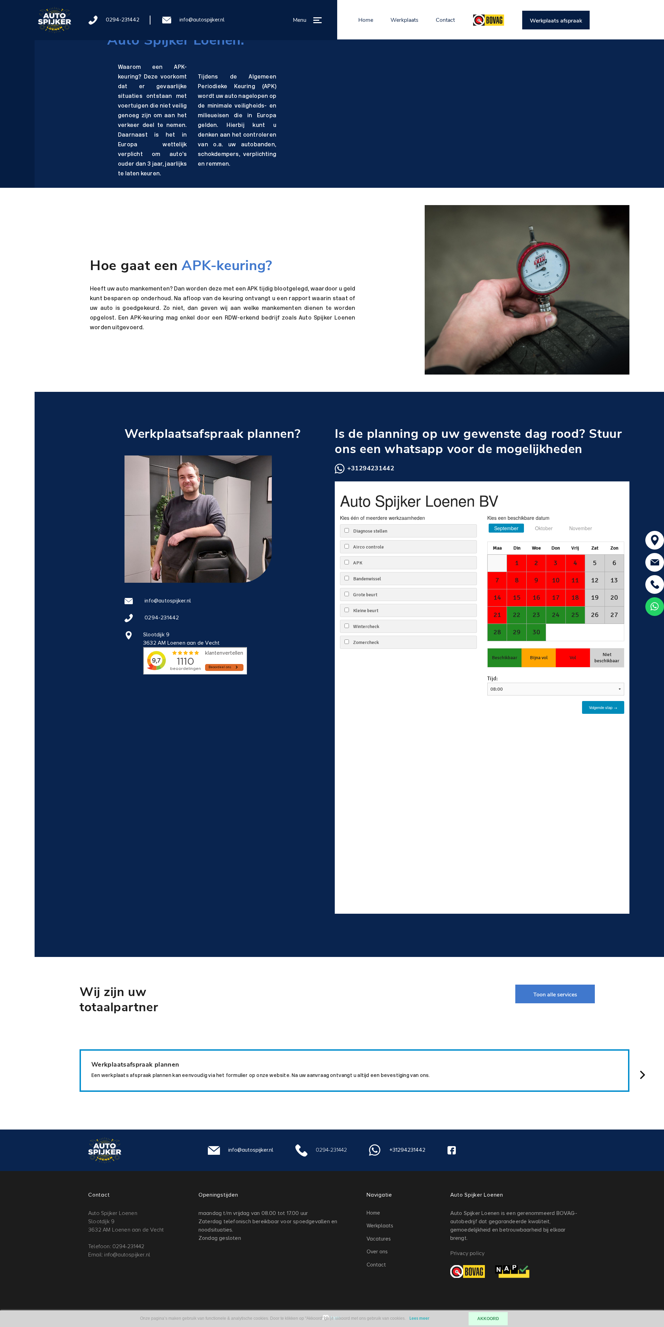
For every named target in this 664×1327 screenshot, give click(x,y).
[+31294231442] (654, 606)
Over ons (377, 1251)
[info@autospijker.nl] (654, 562)
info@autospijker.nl (201, 19)
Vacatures (379, 1239)
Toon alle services (555, 994)
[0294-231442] (654, 584)
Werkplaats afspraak (556, 21)
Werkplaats (404, 20)
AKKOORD (488, 1318)
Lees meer (419, 1318)
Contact (445, 20)
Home (365, 20)
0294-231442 (122, 19)
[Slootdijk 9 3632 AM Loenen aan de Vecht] (654, 540)
